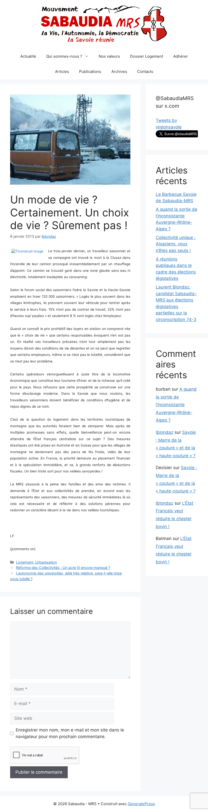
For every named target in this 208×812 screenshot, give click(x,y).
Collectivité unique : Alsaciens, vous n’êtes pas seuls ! (176, 244)
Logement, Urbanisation (36, 562)
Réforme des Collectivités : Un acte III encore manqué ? (63, 567)
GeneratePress (141, 803)
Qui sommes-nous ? (64, 56)
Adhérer (180, 56)
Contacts (145, 71)
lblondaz (164, 432)
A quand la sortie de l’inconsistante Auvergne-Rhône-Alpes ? (176, 405)
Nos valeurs (109, 56)
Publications (90, 71)
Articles (62, 71)
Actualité (28, 56)
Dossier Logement (146, 56)
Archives (119, 71)
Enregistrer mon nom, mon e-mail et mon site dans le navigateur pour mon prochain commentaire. (70, 733)
